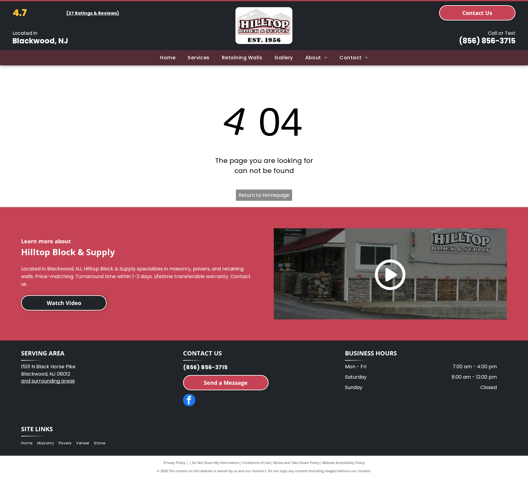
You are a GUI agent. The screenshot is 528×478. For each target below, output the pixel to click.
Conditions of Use (256, 462)
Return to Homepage (264, 195)
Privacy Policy (174, 462)
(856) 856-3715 (487, 41)
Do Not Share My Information (215, 462)
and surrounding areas (48, 380)
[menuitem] (168, 58)
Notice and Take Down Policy (296, 462)
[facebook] (189, 401)
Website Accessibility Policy (343, 462)
